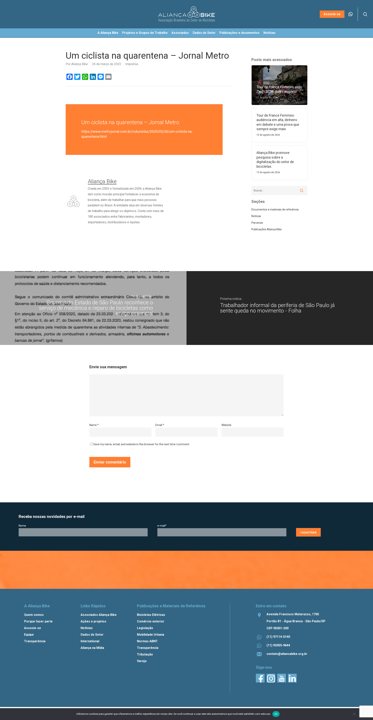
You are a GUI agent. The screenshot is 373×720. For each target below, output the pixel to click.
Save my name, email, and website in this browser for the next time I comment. (141, 444)
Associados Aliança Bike (99, 615)
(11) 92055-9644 (278, 645)
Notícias (256, 216)
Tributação (145, 654)
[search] (365, 14)
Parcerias (257, 222)
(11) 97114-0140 (278, 637)
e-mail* (161, 525)
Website (226, 425)
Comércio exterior (150, 621)
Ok (276, 713)
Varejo (142, 661)
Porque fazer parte (38, 621)
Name (94, 425)
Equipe (29, 634)
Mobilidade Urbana (150, 634)
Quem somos (34, 615)
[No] (354, 714)
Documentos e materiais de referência (275, 209)
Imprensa (131, 64)
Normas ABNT (147, 641)
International (90, 641)
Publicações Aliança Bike (266, 229)
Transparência (34, 641)
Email (159, 425)
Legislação (145, 628)
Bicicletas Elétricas (151, 615)
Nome (22, 525)
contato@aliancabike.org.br (287, 654)
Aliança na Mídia (92, 648)
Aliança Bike (79, 64)
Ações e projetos (93, 621)
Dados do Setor (92, 634)
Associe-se (32, 628)
